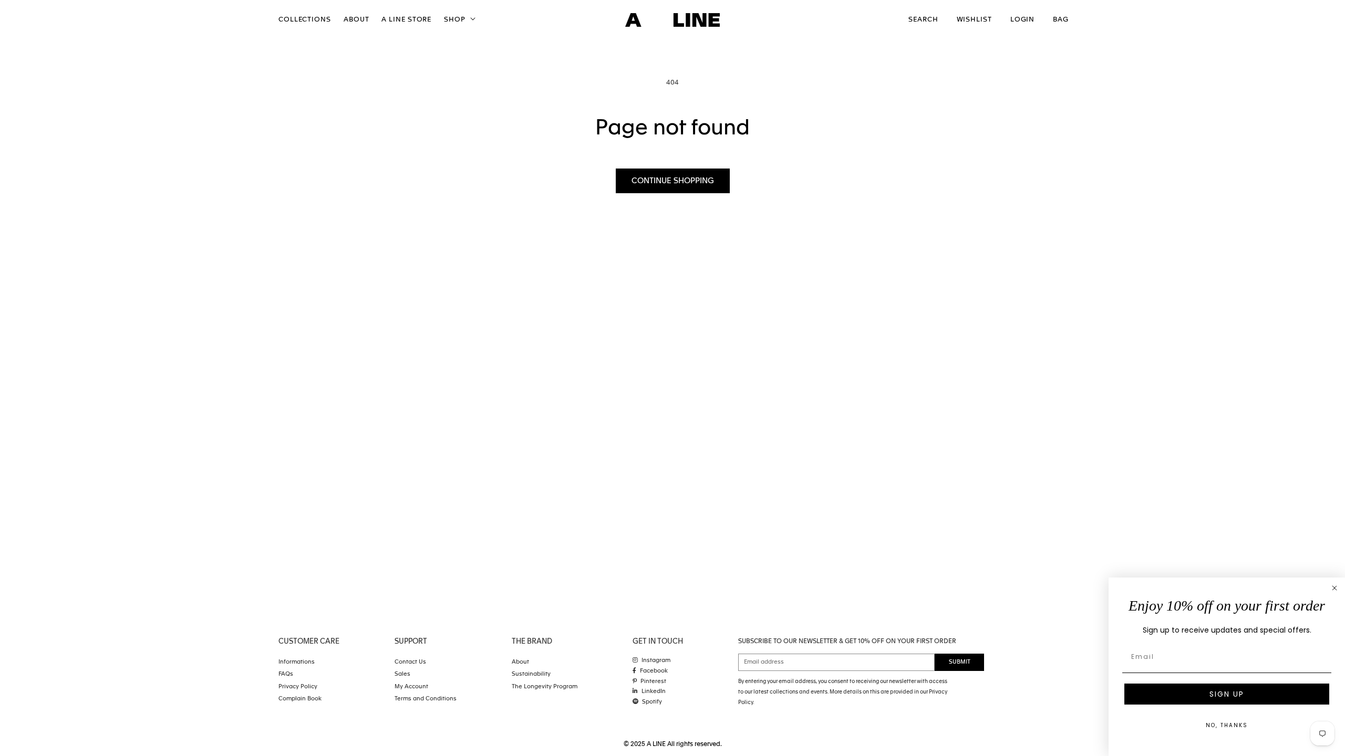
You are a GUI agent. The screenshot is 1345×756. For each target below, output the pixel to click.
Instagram (656, 661)
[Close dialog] (1334, 588)
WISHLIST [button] (974, 19)
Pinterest (653, 682)
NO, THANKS (1227, 725)
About (520, 662)
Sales (402, 674)
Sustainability (531, 674)
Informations (296, 662)
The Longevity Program (544, 687)
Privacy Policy (297, 687)
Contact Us (410, 662)
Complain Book (300, 699)
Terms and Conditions (426, 699)
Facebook (654, 671)
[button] (459, 20)
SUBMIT (959, 662)
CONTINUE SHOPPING (673, 181)
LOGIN (1022, 19)
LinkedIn (654, 692)
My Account (411, 687)
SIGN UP (1226, 694)
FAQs (285, 674)
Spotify (652, 702)
